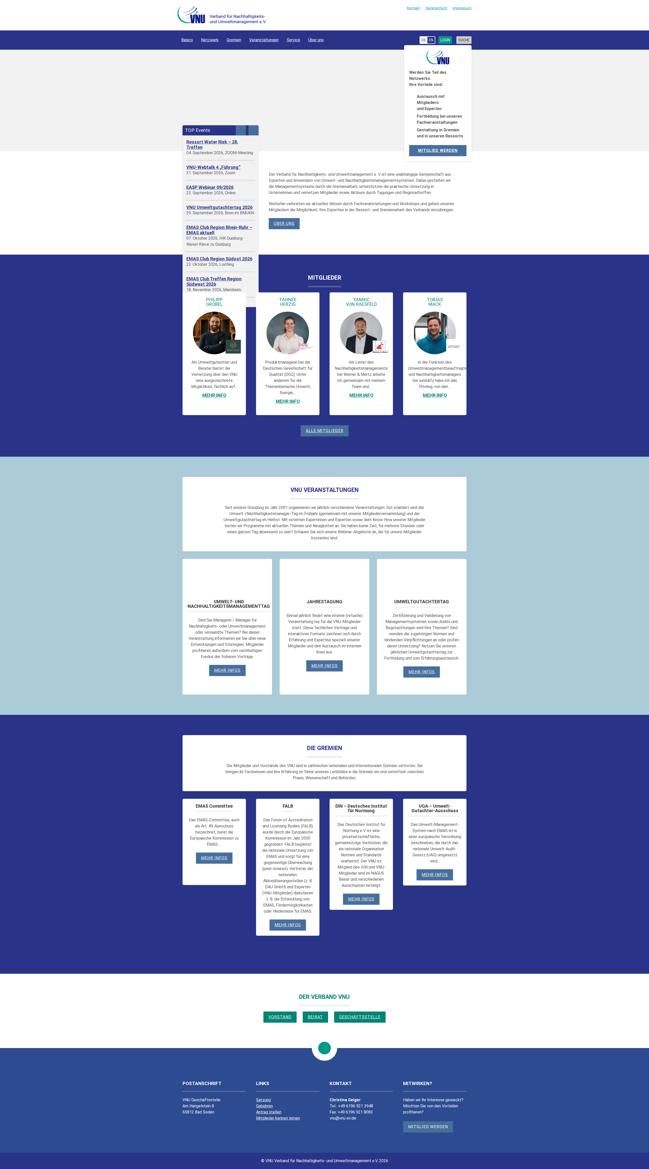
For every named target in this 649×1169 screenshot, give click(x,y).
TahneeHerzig (288, 302)
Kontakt (413, 8)
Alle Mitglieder (325, 430)
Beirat (315, 1017)
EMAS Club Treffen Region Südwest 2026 (214, 281)
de (424, 40)
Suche (464, 40)
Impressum (462, 8)
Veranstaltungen (264, 40)
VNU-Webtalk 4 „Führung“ (213, 167)
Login (445, 40)
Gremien (234, 40)
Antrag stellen (268, 1112)
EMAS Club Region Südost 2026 (219, 258)
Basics (187, 40)
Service (293, 40)
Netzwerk (210, 40)
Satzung (263, 1099)
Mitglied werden (438, 150)
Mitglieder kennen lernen (278, 1118)
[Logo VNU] (221, 15)
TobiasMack (435, 302)
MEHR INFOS (324, 665)
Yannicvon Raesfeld (361, 302)
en (431, 40)
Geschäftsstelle (360, 1017)
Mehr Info (214, 395)
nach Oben (324, 1048)
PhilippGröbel (214, 302)
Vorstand (280, 1017)
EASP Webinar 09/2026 (209, 187)
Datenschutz (436, 8)
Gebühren (264, 1106)
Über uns (316, 40)
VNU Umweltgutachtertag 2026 (219, 207)
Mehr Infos (227, 670)
